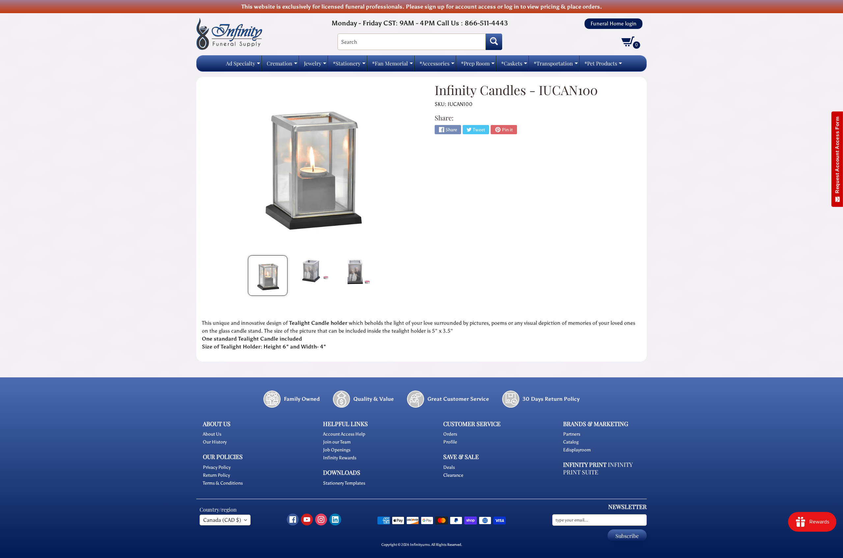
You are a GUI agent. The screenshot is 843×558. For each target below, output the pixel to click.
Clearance (453, 475)
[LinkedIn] (335, 519)
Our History (215, 442)
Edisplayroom (577, 450)
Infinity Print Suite (598, 468)
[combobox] (412, 42)
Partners (571, 434)
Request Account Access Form (837, 156)
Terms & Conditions (223, 483)
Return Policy (216, 475)
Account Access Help (344, 434)
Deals (449, 467)
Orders (450, 434)
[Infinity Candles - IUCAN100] (267, 275)
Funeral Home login (613, 23)
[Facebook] (293, 519)
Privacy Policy (217, 467)
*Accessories (437, 65)
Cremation (282, 65)
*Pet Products (603, 65)
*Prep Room (478, 65)
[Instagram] (321, 519)
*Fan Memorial (392, 65)
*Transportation (556, 65)
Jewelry (315, 65)
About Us (212, 434)
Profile (450, 442)
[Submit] (494, 42)
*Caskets (514, 65)
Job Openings (336, 450)
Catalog (571, 442)
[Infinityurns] (229, 33)
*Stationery (349, 65)
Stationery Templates (344, 483)
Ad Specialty (243, 65)
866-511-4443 (486, 23)
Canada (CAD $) (222, 520)
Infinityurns (420, 544)
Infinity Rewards (339, 458)
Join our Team (337, 442)
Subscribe (627, 535)
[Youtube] (307, 519)
